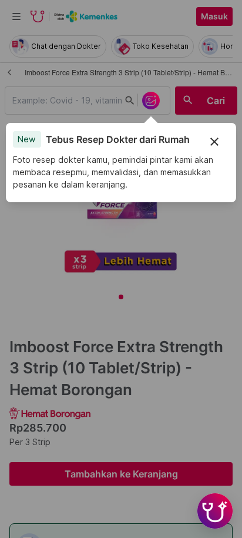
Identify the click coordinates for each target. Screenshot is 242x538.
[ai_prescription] (151, 100)
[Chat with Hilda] (215, 511)
